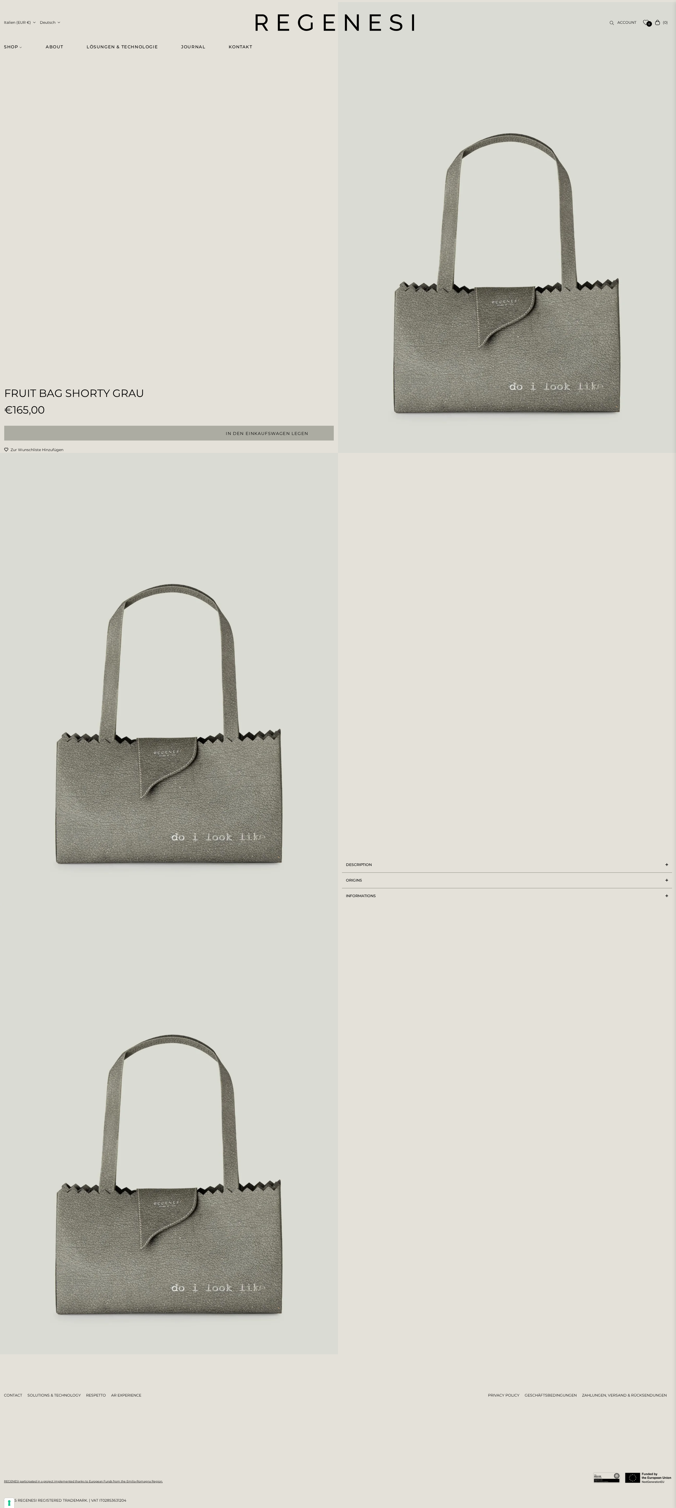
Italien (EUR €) (17, 22)
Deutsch (47, 22)
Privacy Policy (503, 1395)
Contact (13, 1395)
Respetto (96, 1395)
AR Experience (126, 1395)
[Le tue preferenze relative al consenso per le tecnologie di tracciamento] (9, 1503)
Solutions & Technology (54, 1395)
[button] (16, 47)
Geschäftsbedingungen (551, 1395)
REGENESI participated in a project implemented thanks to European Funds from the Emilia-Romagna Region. (83, 1481)
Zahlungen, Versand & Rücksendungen (624, 1395)
